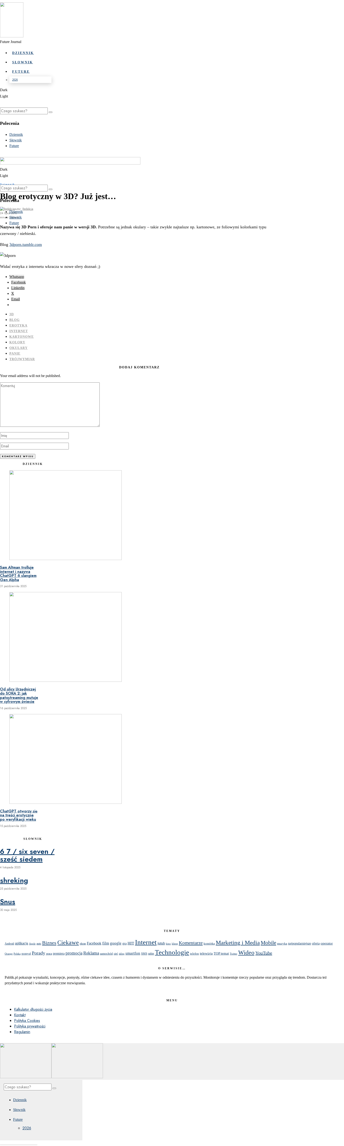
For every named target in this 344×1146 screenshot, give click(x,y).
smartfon (132, 953)
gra (124, 943)
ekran (83, 943)
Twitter (233, 953)
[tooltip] (16, 277)
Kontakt (20, 1015)
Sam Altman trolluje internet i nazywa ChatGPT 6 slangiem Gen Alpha (18, 573)
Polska (17, 953)
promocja (74, 953)
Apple (32, 943)
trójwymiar (22, 359)
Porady (38, 953)
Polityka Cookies (27, 1020)
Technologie (172, 952)
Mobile (268, 943)
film (105, 943)
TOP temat (221, 953)
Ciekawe (68, 942)
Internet (18, 331)
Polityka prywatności (29, 1026)
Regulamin (22, 1032)
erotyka (18, 325)
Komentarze (191, 943)
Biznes (49, 943)
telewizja (206, 953)
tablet (151, 953)
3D (11, 314)
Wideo (246, 952)
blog (14, 320)
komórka (209, 943)
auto (39, 943)
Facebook (94, 943)
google (115, 943)
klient (175, 943)
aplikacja (21, 943)
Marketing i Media (238, 942)
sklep (121, 953)
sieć (116, 953)
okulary (18, 348)
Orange (9, 953)
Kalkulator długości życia (33, 1009)
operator (327, 943)
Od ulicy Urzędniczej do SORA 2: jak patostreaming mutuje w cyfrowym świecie (19, 695)
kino (168, 943)
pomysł (26, 953)
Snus (7, 902)
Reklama (91, 953)
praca (49, 953)
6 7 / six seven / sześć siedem (27, 855)
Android (9, 943)
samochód (106, 953)
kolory (17, 342)
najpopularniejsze (299, 943)
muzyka (282, 943)
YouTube (263, 953)
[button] (50, 112)
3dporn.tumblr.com (25, 244)
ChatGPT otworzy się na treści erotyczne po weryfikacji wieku (18, 815)
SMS (144, 953)
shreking (14, 880)
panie (14, 353)
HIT (131, 943)
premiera (59, 953)
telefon (194, 953)
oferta (316, 943)
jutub (161, 943)
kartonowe (21, 336)
